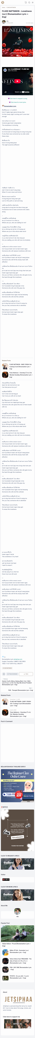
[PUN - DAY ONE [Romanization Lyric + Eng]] (5, 972)
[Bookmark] (4, 674)
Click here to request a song (18, 98)
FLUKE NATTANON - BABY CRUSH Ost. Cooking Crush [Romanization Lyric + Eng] (21, 367)
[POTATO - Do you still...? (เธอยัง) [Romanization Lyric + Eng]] (5, 980)
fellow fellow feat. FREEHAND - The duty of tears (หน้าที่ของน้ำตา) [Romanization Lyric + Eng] (21, 961)
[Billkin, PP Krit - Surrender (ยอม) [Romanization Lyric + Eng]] (5, 955)
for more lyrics (18, 102)
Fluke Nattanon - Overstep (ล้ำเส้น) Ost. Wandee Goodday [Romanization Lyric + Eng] (21, 375)
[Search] (29, 2)
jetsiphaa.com (18, 659)
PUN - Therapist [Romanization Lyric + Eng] (20, 690)
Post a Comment (13, 674)
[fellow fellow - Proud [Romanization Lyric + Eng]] (17, 941)
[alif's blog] (2, 2)
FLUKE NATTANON (8, 668)
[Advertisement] (17, 166)
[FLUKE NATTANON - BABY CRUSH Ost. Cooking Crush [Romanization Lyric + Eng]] (5, 369)
